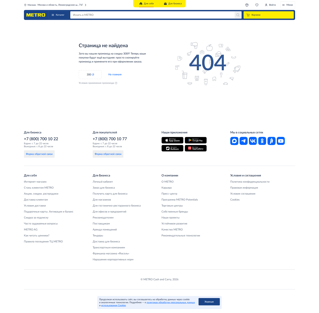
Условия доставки (35, 205)
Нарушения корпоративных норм (113, 259)
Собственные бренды (174, 211)
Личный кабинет (103, 181)
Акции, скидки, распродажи (41, 193)
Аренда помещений (105, 229)
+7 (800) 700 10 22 (41, 139)
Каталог (60, 15)
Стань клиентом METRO (39, 187)
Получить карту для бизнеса (110, 193)
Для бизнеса (175, 3)
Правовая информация (244, 187)
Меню (289, 5)
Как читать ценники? (36, 235)
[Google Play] (196, 140)
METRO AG (31, 229)
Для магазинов (102, 199)
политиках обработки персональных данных (171, 302)
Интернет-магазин (35, 181)
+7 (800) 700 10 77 (110, 139)
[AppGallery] (196, 148)
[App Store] (172, 140)
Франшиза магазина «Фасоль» (111, 253)
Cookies (235, 199)
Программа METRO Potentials (179, 199)
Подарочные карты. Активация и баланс (48, 211)
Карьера (166, 187)
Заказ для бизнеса (104, 187)
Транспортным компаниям (109, 247)
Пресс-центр (169, 193)
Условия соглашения (242, 193)
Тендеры (98, 235)
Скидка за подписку (36, 217)
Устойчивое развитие (174, 223)
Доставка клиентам (36, 199)
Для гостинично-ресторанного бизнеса (117, 205)
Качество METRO (172, 229)
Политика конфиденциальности (249, 181)
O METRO (167, 181)
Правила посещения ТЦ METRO (43, 241)
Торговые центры (172, 205)
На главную (115, 74)
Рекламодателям (103, 217)
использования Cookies (113, 305)
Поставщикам (101, 223)
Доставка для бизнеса (106, 241)
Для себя (149, 3)
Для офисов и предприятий (109, 211)
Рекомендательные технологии (180, 235)
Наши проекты (170, 217)
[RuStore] (172, 148)
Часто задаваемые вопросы (41, 223)
